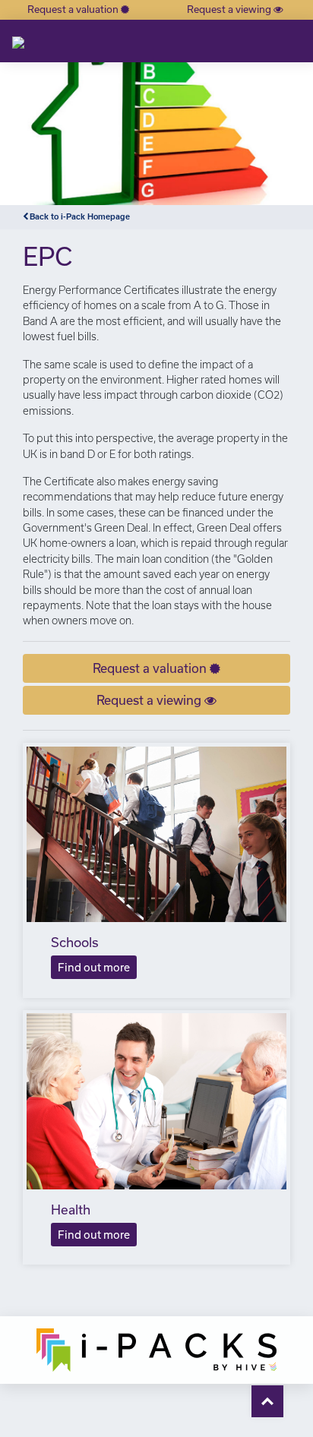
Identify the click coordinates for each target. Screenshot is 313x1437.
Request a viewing (230, 9)
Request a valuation (74, 9)
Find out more (94, 967)
